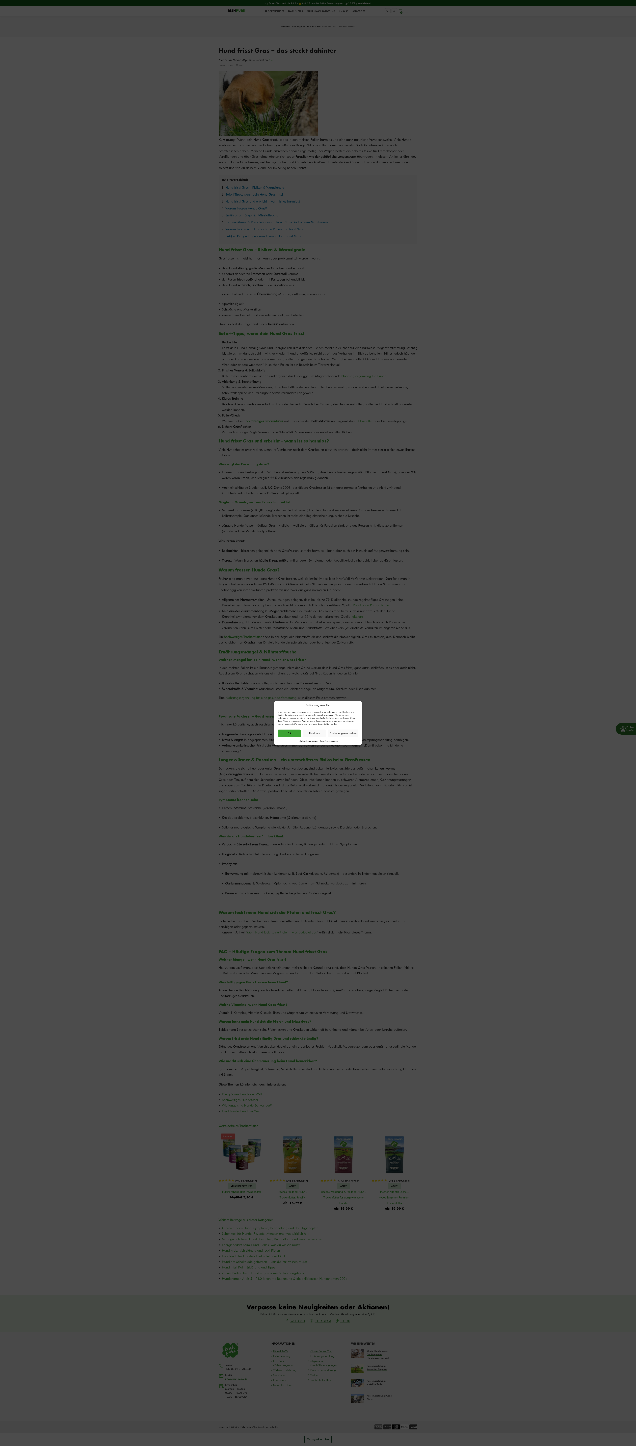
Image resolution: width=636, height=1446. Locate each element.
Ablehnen (314, 733)
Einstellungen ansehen (343, 733)
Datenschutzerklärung (308, 740)
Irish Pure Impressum (329, 740)
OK (289, 733)
